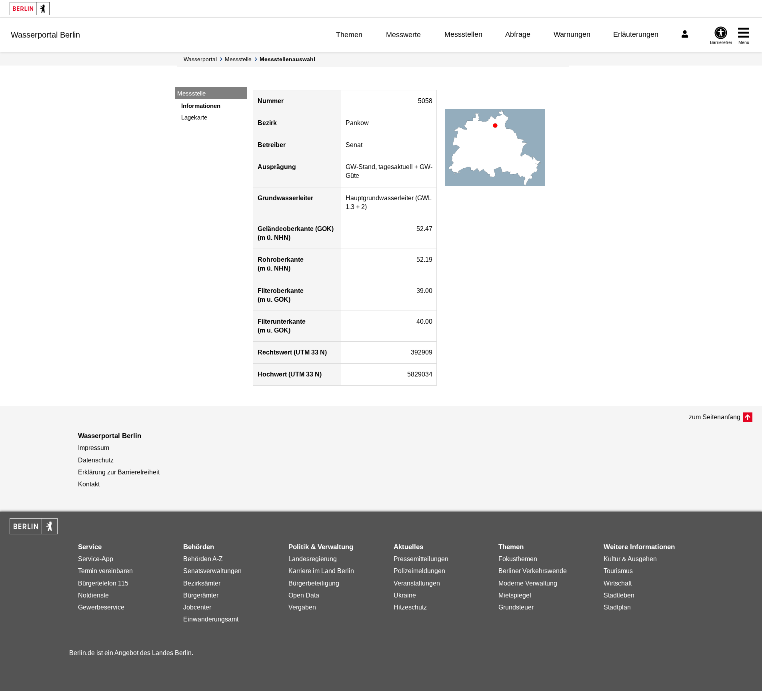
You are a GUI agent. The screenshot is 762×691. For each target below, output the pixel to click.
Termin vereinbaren (105, 571)
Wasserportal (200, 59)
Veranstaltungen (417, 583)
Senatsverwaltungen (212, 571)
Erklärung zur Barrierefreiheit (119, 472)
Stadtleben (619, 595)
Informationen (200, 105)
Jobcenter (197, 607)
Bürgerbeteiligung (313, 583)
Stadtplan (617, 607)
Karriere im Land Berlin (321, 571)
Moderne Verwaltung (527, 583)
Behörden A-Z (203, 559)
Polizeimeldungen (419, 571)
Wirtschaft (618, 583)
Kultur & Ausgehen (630, 559)
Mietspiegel (514, 595)
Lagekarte (194, 117)
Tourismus (618, 571)
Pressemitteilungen (421, 559)
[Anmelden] (686, 34)
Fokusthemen (517, 559)
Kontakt (89, 484)
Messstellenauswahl (287, 59)
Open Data (303, 595)
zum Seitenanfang (714, 417)
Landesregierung (312, 559)
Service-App (95, 559)
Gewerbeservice (101, 607)
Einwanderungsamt (210, 619)
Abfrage (517, 34)
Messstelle (238, 59)
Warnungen (572, 34)
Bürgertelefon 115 (103, 583)
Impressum (93, 447)
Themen (349, 35)
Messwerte (403, 35)
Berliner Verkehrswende (532, 571)
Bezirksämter (201, 583)
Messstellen (463, 34)
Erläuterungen (635, 34)
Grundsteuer (516, 607)
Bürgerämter (200, 595)
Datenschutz (96, 460)
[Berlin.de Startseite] (30, 8)
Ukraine (405, 595)
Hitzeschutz (410, 607)
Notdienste (93, 595)
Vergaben (302, 607)
